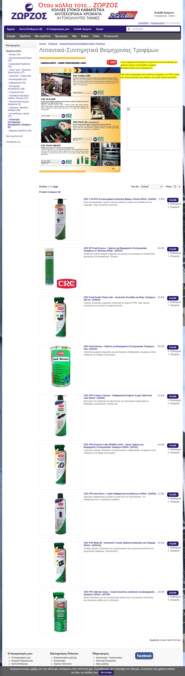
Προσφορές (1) (13, 142)
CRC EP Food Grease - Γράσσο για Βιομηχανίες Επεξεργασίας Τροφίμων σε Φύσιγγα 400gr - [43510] (115, 249)
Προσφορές (61, 36)
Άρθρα (84, 36)
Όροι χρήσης (102, 664)
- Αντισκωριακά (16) (17, 79)
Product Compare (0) (50, 192)
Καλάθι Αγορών (82, 29)
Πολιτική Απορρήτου (106, 661)
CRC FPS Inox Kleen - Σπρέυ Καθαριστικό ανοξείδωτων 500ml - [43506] (120, 493)
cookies (34, 669)
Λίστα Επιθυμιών (19, 664)
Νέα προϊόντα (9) (14, 136)
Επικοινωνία (111, 36)
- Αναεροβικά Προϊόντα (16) (19, 65)
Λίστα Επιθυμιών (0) (30, 29)
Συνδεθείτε (143, 23)
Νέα (74, 36)
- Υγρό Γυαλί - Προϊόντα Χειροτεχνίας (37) (19, 71)
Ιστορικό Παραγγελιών (22, 661)
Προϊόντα (25, 36)
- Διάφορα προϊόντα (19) (19, 130)
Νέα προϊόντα (42, 36)
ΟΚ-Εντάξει (106, 672)
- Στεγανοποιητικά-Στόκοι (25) (20, 59)
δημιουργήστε (158, 23)
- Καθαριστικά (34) (17, 83)
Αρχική (11, 29)
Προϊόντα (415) (13, 51)
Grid (55, 186)
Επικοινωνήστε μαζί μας (65, 657)
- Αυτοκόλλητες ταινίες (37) (18, 114)
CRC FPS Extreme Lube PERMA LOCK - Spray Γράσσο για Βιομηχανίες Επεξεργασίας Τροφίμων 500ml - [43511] (113, 445)
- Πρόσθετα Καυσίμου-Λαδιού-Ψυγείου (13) (19, 96)
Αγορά (99, 29)
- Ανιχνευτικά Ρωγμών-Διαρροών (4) (18, 102)
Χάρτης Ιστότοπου (63, 664)
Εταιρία (11, 36)
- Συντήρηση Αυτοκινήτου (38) (16, 87)
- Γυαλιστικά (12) (16, 92)
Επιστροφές (59, 661)
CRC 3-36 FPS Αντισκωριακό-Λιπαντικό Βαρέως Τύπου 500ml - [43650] (120, 199)
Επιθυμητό (175, 204)
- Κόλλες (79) (14, 54)
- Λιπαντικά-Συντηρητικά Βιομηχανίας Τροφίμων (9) (19, 123)
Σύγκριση (174, 207)
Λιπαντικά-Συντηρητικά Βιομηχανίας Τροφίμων (82, 43)
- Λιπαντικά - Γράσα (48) (19, 76)
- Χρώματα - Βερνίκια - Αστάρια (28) (18, 108)
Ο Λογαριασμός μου (58, 29)
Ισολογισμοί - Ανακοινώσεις (109, 657)
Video (96, 36)
